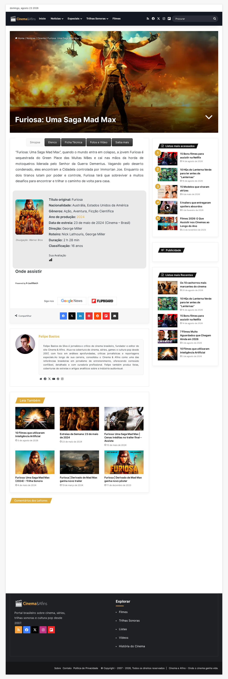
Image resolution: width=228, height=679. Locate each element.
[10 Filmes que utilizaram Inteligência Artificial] (35, 418)
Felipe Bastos (49, 336)
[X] (49, 379)
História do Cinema (132, 646)
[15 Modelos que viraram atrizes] (167, 191)
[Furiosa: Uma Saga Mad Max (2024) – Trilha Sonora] (35, 462)
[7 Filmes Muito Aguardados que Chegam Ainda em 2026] (167, 336)
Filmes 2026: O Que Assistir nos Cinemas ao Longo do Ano (194, 222)
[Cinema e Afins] (23, 18)
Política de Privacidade (85, 668)
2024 (81, 217)
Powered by (20, 283)
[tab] (35, 142)
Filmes (117, 18)
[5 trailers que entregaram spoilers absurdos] (167, 207)
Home (21, 38)
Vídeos (123, 637)
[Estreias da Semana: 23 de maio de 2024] (79, 418)
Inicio (42, 18)
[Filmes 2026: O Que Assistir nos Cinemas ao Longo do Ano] (167, 223)
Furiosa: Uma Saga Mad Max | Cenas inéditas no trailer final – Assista (123, 437)
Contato (67, 668)
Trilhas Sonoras (96, 18)
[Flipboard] (102, 301)
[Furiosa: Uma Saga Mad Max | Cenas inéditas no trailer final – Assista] (124, 418)
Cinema (41, 38)
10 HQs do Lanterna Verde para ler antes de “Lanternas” (195, 173)
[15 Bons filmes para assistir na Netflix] (167, 158)
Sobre (57, 668)
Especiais (73, 18)
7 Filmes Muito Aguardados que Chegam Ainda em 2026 (195, 335)
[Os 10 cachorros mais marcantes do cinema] (167, 287)
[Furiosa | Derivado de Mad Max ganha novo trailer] (79, 462)
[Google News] (71, 301)
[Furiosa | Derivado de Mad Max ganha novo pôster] (124, 462)
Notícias (56, 18)
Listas (123, 629)
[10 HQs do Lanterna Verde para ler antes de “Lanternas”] (167, 174)
